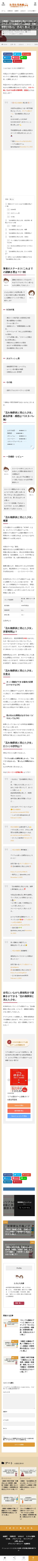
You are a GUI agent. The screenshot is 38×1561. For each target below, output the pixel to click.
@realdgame (15, 967)
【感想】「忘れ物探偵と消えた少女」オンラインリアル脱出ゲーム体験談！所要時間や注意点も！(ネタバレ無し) (28, 1485)
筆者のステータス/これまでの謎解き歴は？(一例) (18, 205)
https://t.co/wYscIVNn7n (19, 872)
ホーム (3, 11)
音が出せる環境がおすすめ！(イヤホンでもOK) (20, 247)
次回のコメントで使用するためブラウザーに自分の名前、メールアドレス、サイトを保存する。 (18, 1439)
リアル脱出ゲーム (14, 34)
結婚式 (16, 11)
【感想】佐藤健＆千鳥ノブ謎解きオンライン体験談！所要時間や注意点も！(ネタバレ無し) (27, 1346)
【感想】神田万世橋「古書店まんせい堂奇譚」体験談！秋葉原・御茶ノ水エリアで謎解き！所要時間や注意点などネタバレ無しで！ (27, 1364)
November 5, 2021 (17, 877)
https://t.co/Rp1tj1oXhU (23, 141)
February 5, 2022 (16, 978)
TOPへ (33, 1559)
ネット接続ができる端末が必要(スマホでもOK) (20, 241)
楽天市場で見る (19, 1111)
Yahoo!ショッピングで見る (19, 1116)
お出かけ (23, 11)
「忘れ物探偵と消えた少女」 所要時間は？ (19, 233)
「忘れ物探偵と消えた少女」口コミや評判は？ (18, 252)
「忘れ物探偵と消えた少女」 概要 (16, 229)
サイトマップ (28, 1539)
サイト (5, 1428)
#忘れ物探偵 (18, 103)
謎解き (21, 34)
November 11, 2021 (26, 147)
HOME (5, 44)
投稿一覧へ (18, 1303)
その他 (10, 217)
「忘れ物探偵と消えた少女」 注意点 (17, 237)
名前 (5, 1411)
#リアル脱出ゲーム (26, 863)
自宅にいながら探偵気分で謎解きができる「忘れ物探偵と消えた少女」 (18, 258)
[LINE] (23, 57)
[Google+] (26, 54)
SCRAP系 (11, 209)
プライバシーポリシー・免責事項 (19, 1544)
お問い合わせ (19, 1541)
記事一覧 (13, 44)
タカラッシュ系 (13, 213)
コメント (6, 1392)
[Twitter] (17, 54)
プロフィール (16, 1539)
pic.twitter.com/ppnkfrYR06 (20, 812)
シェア (14, 1559)
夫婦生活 (10, 11)
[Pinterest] (17, 61)
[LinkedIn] (7, 61)
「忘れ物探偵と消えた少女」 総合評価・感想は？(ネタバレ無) (18, 221)
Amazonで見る (19, 1105)
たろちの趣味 (31, 11)
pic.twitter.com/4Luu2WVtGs (20, 835)
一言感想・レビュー (14, 226)
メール (5, 1420)
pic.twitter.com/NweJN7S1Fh (20, 925)
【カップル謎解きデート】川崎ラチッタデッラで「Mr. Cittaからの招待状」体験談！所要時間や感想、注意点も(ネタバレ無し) (27, 1327)
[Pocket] (16, 57)
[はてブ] (7, 57)
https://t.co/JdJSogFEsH (19, 973)
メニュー (24, 1559)
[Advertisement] (19, 174)
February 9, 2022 (16, 818)
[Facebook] (8, 54)
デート (29, 32)
